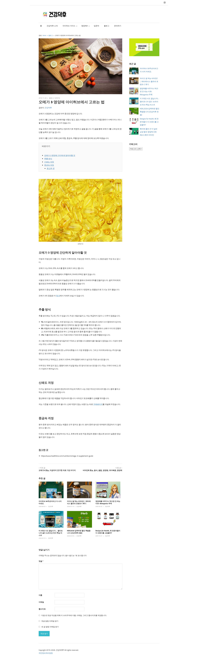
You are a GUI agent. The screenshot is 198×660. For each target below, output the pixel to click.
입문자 (96, 25)
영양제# (84, 25)
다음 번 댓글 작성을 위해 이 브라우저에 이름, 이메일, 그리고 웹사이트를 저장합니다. (74, 615)
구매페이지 (98, 404)
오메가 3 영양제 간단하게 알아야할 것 (59, 155)
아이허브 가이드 (69, 25)
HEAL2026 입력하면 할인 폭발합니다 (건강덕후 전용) (149, 111)
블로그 (106, 25)
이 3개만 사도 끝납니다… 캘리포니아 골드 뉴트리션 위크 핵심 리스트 (51, 533)
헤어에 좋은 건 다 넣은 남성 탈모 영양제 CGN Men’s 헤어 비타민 (148, 132)
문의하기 (117, 25)
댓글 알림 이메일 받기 (49, 621)
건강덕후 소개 (52, 25)
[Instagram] (164, 2)
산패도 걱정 (49, 162)
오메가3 (57, 98)
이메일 (41, 602)
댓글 (41, 561)
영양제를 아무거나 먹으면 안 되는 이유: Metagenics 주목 (149, 91)
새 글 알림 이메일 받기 (50, 626)
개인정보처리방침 (46, 653)
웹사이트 (42, 609)
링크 (58, 295)
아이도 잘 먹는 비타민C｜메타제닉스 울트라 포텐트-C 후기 (149, 81)
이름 (40, 595)
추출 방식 (48, 158)
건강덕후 (48, 107)
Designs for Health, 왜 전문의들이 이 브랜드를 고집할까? (149, 121)
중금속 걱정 (49, 165)
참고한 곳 (51, 168)
